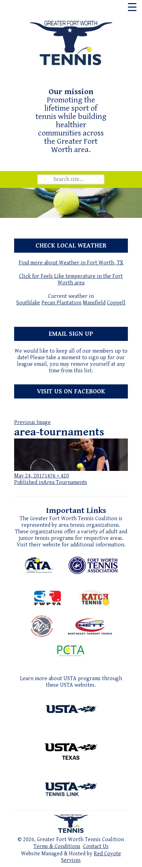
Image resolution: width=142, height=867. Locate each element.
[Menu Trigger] (132, 7)
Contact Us (96, 846)
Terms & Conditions (56, 846)
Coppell (116, 303)
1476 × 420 (56, 476)
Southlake (28, 303)
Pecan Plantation (61, 303)
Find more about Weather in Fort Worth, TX (71, 263)
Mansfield (94, 303)
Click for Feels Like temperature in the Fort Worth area (71, 279)
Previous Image (32, 422)
